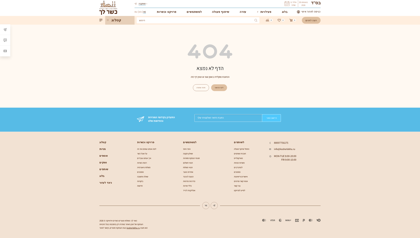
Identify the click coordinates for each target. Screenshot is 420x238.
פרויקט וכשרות (145, 142)
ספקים (103, 162)
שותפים (103, 169)
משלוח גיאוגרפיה (143, 167)
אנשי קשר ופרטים (241, 181)
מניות (102, 149)
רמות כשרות (142, 162)
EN (140, 11)
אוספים (103, 155)
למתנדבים (238, 167)
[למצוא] (255, 20)
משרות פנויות (239, 162)
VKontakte (205, 205)
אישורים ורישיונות (241, 176)
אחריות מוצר (188, 172)
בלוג (102, 176)
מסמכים (140, 172)
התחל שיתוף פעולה (241, 149)
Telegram (214, 205)
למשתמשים (189, 142)
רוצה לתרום (311, 20)
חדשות (140, 185)
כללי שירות (187, 185)
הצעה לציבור (188, 176)
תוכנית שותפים (240, 153)
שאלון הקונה (188, 153)
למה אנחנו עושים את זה (146, 149)
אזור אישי (186, 149)
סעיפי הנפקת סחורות (191, 158)
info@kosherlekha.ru (284, 149)
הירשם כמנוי (271, 118)
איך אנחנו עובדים (144, 158)
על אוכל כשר (142, 153)
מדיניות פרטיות (189, 181)
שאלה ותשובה (142, 176)
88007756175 (281, 143)
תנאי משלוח (188, 167)
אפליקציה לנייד (189, 190)
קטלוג (102, 142)
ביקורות (140, 181)
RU (136, 11)
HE (144, 11)
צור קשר (237, 185)
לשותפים (239, 142)
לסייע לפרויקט (239, 190)
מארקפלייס (238, 158)
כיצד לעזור (105, 182)
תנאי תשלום (188, 162)
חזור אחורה (201, 87)
